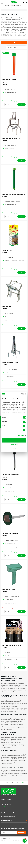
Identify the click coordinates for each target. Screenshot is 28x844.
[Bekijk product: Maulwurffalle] (21, 328)
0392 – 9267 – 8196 (6, 805)
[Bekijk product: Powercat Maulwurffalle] (21, 384)
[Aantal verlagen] (3, 104)
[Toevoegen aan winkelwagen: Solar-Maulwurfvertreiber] (21, 499)
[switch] (24, 422)
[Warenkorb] (26, 2)
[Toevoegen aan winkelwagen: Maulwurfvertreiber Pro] (21, 104)
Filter (14, 42)
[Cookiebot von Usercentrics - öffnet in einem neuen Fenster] (20, 394)
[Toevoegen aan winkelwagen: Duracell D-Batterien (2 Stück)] (21, 667)
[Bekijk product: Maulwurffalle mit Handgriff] (21, 160)
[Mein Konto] (23, 2)
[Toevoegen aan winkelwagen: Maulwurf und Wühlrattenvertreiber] (21, 216)
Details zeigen (20, 435)
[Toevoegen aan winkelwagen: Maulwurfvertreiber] (21, 611)
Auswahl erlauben (14, 444)
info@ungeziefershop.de (8, 806)
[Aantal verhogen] (8, 104)
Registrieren (21, 832)
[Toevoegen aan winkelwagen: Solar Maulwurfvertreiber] (21, 555)
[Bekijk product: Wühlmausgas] (21, 272)
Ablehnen (14, 448)
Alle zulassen (14, 439)
